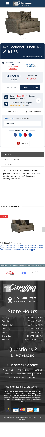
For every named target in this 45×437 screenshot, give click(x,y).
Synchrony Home (17, 105)
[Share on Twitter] (20, 135)
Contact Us (8, 369)
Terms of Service (23, 373)
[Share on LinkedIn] (30, 135)
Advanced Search (16, 377)
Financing (37, 369)
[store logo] (22, 3)
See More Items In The (13, 65)
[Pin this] (25, 135)
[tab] (22, 154)
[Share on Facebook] (15, 135)
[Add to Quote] (30, 87)
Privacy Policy (23, 369)
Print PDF (22, 143)
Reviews (8, 164)
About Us (7, 373)
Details (7, 154)
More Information (13, 159)
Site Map (32, 377)
